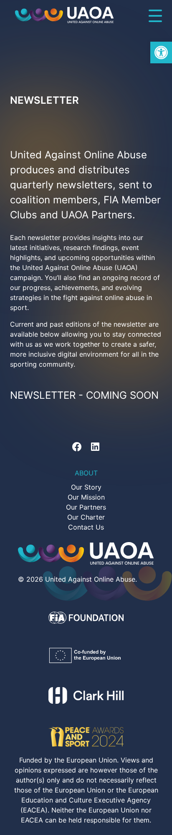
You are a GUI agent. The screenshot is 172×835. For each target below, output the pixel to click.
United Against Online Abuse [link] (90, 579)
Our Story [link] (86, 487)
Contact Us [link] (86, 527)
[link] (161, 52)
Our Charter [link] (86, 517)
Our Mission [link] (86, 497)
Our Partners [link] (86, 507)
